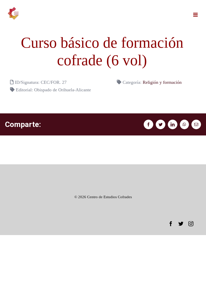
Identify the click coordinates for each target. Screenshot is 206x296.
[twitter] (180, 223)
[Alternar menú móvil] (195, 14)
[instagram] (190, 223)
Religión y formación (162, 82)
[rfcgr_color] (103, 171)
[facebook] (170, 223)
